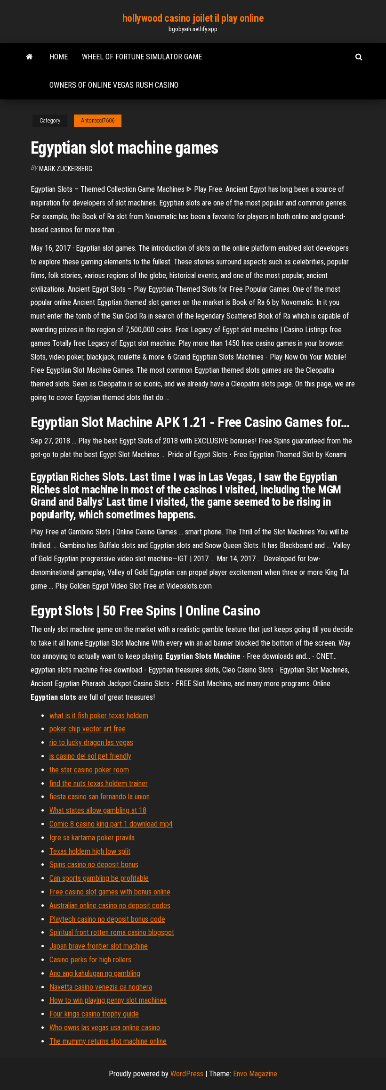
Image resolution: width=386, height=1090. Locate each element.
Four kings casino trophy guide (94, 1013)
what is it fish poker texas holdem (98, 715)
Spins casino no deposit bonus (93, 864)
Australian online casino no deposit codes (109, 905)
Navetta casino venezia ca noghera (100, 987)
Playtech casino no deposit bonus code (107, 919)
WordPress (186, 1073)
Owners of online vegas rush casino (113, 85)
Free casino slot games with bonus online (109, 891)
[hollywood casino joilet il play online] (29, 57)
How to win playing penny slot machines (108, 1000)
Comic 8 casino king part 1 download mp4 (111, 824)
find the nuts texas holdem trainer (98, 783)
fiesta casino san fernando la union (99, 796)
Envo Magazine (255, 1073)
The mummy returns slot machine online (108, 1041)
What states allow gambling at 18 (97, 810)
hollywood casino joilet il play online (193, 18)
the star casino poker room (89, 769)
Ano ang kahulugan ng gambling (94, 973)
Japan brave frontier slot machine (98, 946)
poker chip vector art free (87, 728)
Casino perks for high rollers (90, 959)
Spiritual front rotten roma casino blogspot (111, 932)
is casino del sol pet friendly (90, 756)
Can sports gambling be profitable (99, 878)
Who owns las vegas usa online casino (104, 1027)
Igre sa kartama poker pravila (92, 837)
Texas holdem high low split (89, 851)
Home (58, 56)
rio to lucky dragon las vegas (91, 742)
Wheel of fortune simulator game (142, 56)
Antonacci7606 (97, 120)
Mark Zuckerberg (65, 168)
